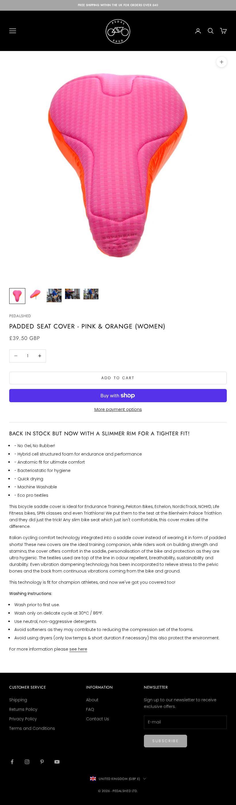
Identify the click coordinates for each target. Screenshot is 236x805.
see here (78, 649)
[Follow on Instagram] (27, 762)
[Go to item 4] (72, 294)
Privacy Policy (23, 719)
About (92, 700)
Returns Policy (23, 709)
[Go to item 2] (36, 294)
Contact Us (97, 719)
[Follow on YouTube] (57, 762)
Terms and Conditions (32, 728)
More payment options (118, 409)
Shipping (18, 700)
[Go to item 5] (91, 294)
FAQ (90, 709)
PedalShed (20, 316)
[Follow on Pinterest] (42, 762)
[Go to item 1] (17, 296)
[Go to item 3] (54, 295)
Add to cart (118, 378)
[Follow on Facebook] (12, 762)
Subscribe (165, 741)
